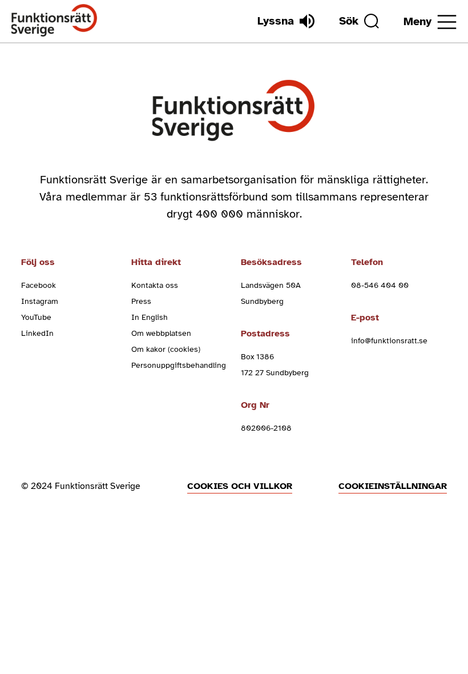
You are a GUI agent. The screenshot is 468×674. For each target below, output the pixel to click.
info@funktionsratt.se (389, 341)
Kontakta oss (154, 285)
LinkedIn (37, 333)
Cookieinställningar (392, 486)
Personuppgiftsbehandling (178, 365)
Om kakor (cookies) (165, 349)
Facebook (38, 285)
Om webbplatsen (161, 333)
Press (141, 301)
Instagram (39, 301)
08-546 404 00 (380, 285)
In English (149, 317)
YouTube (36, 317)
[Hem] (54, 21)
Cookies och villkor (239, 486)
